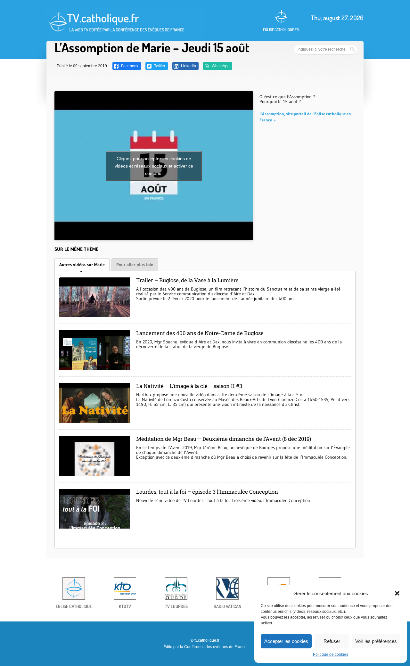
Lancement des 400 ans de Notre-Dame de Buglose (200, 333)
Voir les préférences (376, 641)
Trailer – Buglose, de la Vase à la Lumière (187, 280)
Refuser (332, 641)
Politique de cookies (330, 654)
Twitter (159, 66)
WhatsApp (220, 66)
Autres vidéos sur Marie (82, 264)
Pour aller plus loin (134, 264)
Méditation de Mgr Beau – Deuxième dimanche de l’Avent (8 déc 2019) (223, 438)
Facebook (129, 66)
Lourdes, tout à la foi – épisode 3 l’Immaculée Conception (207, 491)
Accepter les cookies (286, 641)
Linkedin (188, 66)
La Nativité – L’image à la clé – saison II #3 (189, 386)
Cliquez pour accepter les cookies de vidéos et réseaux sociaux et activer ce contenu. (154, 166)
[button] (397, 593)
